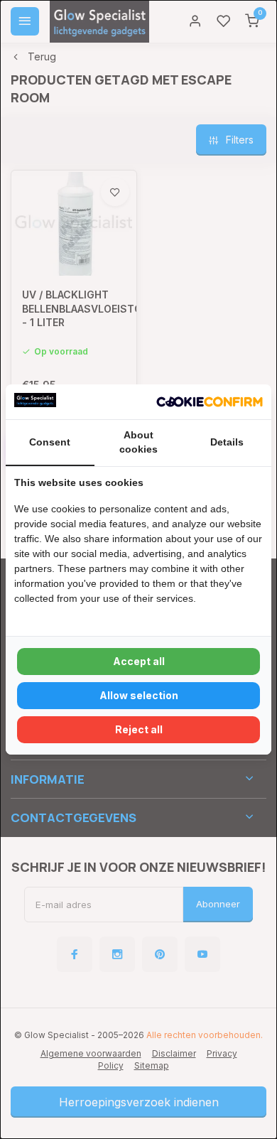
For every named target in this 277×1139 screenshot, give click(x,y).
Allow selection (138, 695)
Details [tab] (227, 442)
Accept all (139, 661)
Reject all (139, 729)
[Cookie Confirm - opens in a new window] (209, 402)
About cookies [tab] (138, 442)
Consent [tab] (49, 442)
